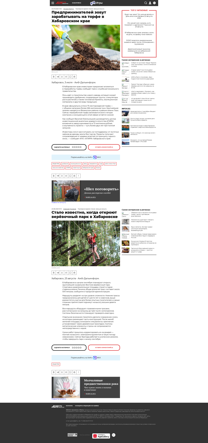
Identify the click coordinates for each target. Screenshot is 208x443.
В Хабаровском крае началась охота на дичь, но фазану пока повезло (139, 33)
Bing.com (55, 71)
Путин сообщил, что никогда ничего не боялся (142, 133)
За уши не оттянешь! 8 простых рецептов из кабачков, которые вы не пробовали (143, 242)
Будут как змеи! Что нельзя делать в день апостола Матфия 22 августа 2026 (139, 16)
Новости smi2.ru (59, 202)
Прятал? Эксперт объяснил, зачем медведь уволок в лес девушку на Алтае (142, 86)
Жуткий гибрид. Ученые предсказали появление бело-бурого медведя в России (143, 235)
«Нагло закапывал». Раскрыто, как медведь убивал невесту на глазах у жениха (143, 93)
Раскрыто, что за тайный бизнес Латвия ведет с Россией (141, 140)
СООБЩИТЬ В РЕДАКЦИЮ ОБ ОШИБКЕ (87, 405)
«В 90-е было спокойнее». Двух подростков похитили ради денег (142, 78)
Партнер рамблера (85, 435)
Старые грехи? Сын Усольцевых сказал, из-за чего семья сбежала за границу (143, 71)
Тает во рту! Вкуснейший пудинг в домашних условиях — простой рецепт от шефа (142, 250)
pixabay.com (56, 267)
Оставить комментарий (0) (104, 147)
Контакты (69, 405)
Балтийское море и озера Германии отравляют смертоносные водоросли (143, 126)
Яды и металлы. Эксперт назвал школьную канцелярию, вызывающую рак (141, 228)
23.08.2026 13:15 (57, 209)
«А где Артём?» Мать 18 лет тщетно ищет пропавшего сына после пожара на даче (143, 100)
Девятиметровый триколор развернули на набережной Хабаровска (139, 51)
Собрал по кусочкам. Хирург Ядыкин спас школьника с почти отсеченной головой (143, 64)
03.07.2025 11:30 (57, 9)
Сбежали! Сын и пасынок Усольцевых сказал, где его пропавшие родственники (143, 214)
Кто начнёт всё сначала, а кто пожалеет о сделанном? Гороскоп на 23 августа (139, 25)
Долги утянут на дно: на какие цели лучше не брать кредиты (142, 119)
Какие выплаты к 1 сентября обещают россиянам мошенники (143, 112)
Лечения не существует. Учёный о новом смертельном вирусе (142, 220)
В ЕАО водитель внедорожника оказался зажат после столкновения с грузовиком (139, 42)
